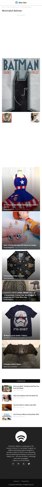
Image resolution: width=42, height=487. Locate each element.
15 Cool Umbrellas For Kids (14, 276)
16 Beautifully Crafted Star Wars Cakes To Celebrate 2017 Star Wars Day (20, 296)
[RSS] (24, 464)
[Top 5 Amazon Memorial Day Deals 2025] (7, 416)
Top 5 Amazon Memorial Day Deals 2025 (26, 414)
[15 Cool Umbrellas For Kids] (21, 265)
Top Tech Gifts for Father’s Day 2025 (24, 405)
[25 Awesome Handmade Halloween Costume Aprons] (21, 189)
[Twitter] (29, 464)
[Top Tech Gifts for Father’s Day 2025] (7, 407)
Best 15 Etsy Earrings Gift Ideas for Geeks (20, 245)
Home (3, 7)
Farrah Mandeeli (8, 278)
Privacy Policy (25, 481)
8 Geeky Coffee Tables (12, 364)
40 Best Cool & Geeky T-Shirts (15, 335)
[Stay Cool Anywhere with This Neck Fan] (7, 398)
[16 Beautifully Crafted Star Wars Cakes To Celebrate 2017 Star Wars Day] (21, 291)
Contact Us (16, 481)
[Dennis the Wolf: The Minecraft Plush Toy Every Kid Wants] (7, 388)
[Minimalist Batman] (21, 85)
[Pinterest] (18, 464)
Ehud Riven (7, 338)
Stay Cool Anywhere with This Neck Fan (25, 395)
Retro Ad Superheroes (13, 7)
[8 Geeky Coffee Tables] (21, 354)
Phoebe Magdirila (9, 209)
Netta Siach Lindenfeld (10, 366)
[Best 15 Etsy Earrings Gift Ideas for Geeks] (21, 230)
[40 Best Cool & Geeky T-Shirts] (21, 321)
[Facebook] (13, 464)
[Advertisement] (21, 37)
